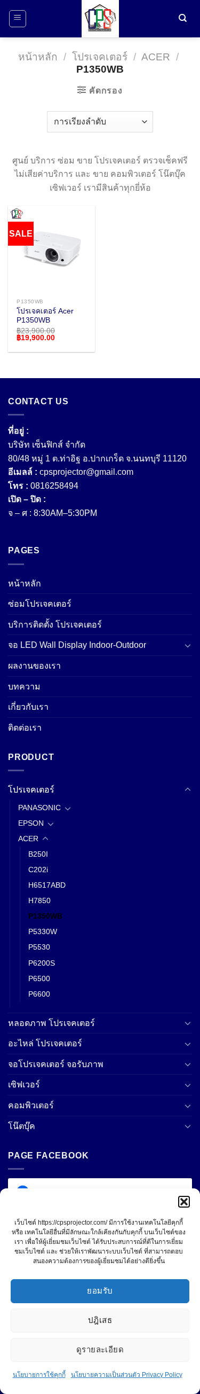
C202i (38, 869)
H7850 (39, 900)
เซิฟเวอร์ (24, 1084)
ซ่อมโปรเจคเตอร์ (39, 603)
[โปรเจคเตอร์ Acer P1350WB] (51, 249)
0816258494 (54, 485)
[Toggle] (187, 645)
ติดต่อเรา (25, 727)
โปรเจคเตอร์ (99, 56)
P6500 (39, 978)
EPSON (31, 823)
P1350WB (45, 916)
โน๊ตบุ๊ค (21, 1126)
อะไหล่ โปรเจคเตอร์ (45, 1043)
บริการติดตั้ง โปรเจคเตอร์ (55, 624)
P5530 (39, 947)
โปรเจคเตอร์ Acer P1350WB (45, 316)
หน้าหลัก (38, 56)
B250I (38, 854)
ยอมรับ (100, 1290)
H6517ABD (47, 885)
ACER (155, 56)
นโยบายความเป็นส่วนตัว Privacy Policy (126, 1375)
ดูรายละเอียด (100, 1349)
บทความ (24, 686)
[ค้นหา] (182, 19)
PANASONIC (39, 807)
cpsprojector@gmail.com (86, 471)
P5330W (42, 931)
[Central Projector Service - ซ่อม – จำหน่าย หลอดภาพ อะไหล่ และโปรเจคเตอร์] (100, 18)
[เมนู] (17, 18)
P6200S (41, 963)
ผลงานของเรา (34, 665)
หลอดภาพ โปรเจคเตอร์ (51, 1023)
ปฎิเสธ (100, 1320)
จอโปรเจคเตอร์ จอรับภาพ (55, 1064)
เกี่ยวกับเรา (28, 706)
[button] (184, 1201)
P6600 (39, 994)
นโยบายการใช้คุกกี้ (39, 1375)
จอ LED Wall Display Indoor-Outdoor (77, 644)
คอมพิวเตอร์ (31, 1105)
